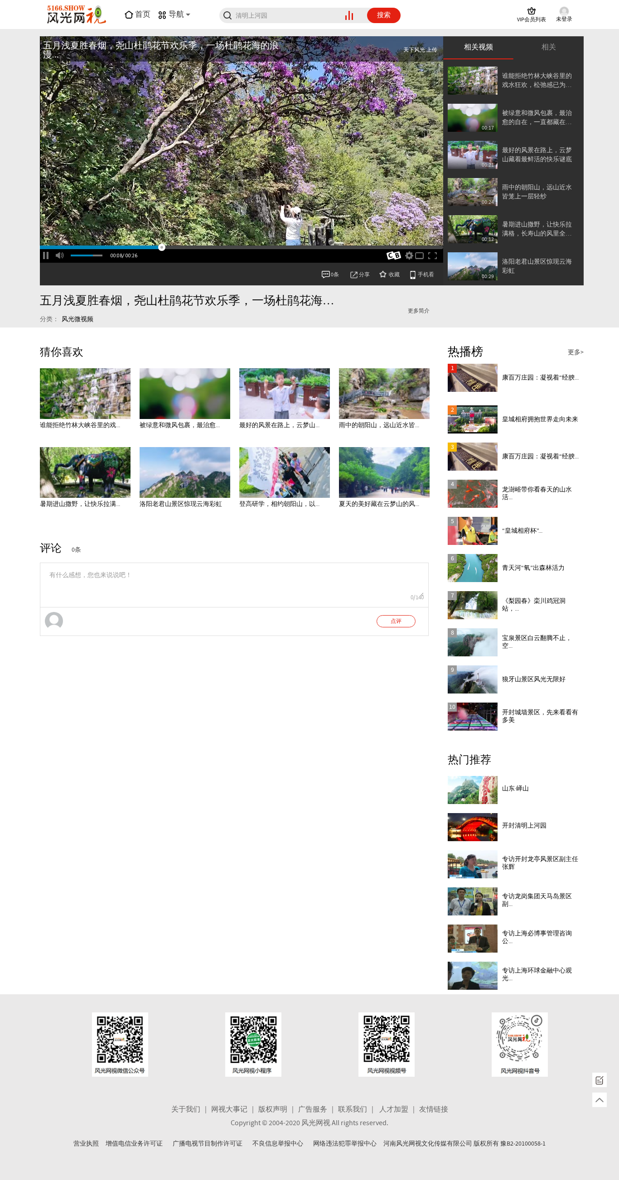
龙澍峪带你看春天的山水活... (537, 493)
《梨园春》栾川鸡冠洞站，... (534, 605)
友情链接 (433, 1109)
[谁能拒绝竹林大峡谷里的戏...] (85, 393)
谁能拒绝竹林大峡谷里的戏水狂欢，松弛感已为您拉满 (537, 81)
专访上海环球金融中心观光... (537, 975)
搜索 (384, 15)
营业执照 (86, 1144)
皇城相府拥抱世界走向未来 (540, 419)
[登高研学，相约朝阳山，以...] (284, 472)
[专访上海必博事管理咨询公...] (473, 939)
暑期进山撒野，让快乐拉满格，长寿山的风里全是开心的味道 (537, 229)
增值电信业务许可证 (134, 1144)
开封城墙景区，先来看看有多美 (540, 716)
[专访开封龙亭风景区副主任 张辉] (473, 864)
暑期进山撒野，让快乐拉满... (80, 504)
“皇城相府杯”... (522, 531)
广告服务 (312, 1109)
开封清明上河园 (524, 826)
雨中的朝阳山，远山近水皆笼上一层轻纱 (537, 192)
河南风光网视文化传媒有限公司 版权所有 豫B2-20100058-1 (464, 1144)
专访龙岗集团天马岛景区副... (537, 900)
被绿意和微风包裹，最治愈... (180, 425)
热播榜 (465, 352)
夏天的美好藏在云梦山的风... (379, 504)
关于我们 (185, 1109)
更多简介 (419, 311)
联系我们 (352, 1109)
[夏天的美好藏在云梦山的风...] (384, 472)
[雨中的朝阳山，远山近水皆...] (384, 393)
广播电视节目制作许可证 (207, 1144)
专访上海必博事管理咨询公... (537, 937)
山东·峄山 (515, 789)
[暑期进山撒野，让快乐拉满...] (85, 472)
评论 (51, 548)
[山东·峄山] (473, 790)
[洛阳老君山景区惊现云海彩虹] (185, 472)
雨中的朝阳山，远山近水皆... (379, 425)
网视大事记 (229, 1109)
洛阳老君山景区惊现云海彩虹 (537, 266)
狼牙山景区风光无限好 (534, 679)
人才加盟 (393, 1109)
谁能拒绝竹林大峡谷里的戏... (80, 425)
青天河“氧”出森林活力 (533, 568)
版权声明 (272, 1109)
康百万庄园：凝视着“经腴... (540, 378)
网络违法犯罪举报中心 (345, 1144)
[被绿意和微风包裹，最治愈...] (185, 393)
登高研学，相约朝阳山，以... (279, 504)
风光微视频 (77, 319)
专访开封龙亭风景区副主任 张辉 (540, 863)
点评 (396, 621)
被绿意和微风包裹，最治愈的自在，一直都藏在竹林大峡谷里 (537, 118)
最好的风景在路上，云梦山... (279, 425)
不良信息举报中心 (277, 1144)
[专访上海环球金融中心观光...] (473, 976)
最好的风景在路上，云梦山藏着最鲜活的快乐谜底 (537, 155)
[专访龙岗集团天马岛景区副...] (473, 901)
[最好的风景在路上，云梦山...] (284, 393)
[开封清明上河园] (473, 827)
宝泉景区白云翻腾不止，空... (537, 642)
